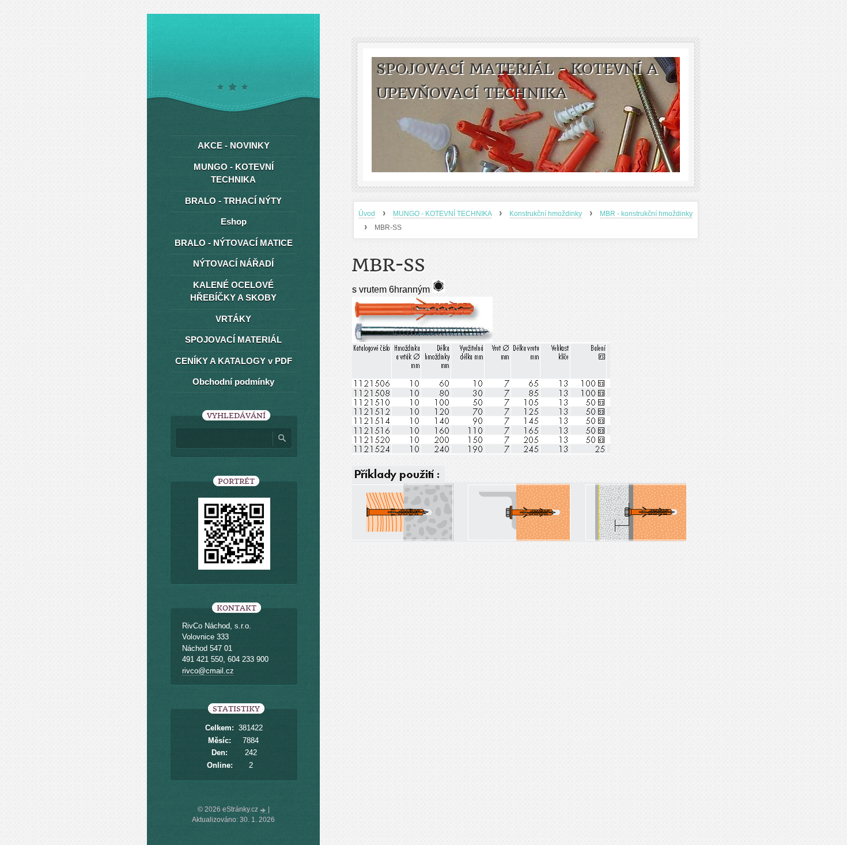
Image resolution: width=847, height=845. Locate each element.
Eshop (234, 221)
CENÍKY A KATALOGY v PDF (233, 361)
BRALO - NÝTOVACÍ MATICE (234, 243)
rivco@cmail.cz (208, 670)
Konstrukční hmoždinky (545, 214)
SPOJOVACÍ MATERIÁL (233, 339)
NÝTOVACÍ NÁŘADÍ (233, 263)
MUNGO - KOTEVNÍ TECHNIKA (442, 214)
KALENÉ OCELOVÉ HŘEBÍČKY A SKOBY (233, 291)
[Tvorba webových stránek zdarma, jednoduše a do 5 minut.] (264, 810)
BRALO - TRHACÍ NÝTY (233, 201)
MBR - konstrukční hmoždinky (646, 214)
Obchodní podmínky (233, 381)
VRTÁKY (233, 319)
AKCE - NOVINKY (234, 145)
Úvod (366, 214)
